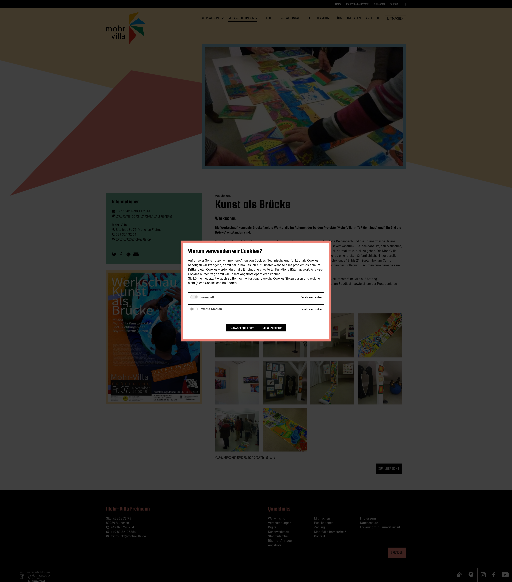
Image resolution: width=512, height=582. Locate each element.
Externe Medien (210, 309)
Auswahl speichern (242, 327)
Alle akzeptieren (272, 327)
